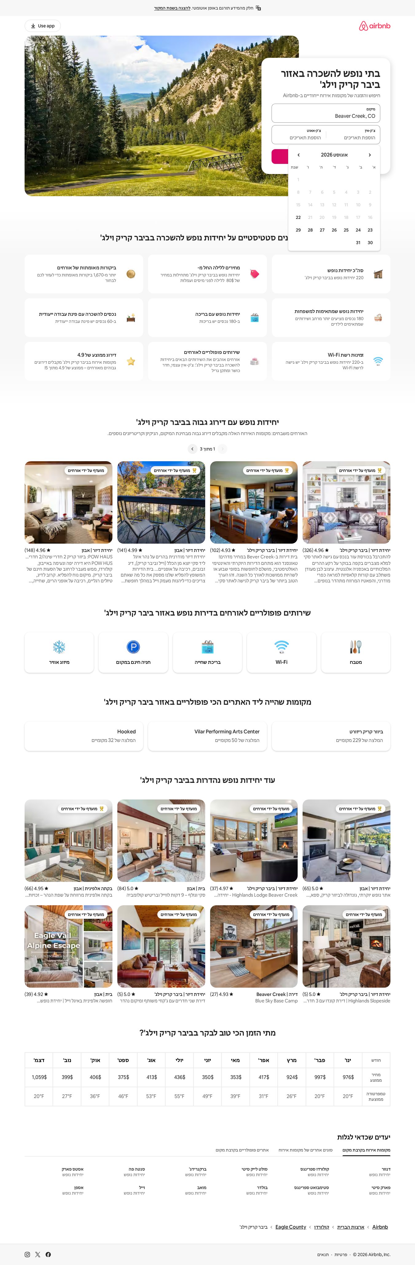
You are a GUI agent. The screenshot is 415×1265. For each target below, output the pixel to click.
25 (346, 230)
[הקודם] (222, 449)
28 (310, 230)
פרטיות (341, 1254)
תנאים (323, 1254)
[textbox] (353, 137)
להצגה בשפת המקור (172, 8)
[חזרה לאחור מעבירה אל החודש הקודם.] (369, 155)
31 (358, 242)
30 (370, 242)
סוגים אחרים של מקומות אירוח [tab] (306, 1150)
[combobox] (325, 116)
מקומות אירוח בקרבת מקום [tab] (366, 1150)
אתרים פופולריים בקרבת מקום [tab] (242, 1150)
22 (298, 217)
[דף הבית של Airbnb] (374, 25)
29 (298, 230)
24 (358, 230)
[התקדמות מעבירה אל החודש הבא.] (299, 155)
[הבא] (193, 449)
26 (334, 230)
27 (322, 230)
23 (370, 230)
